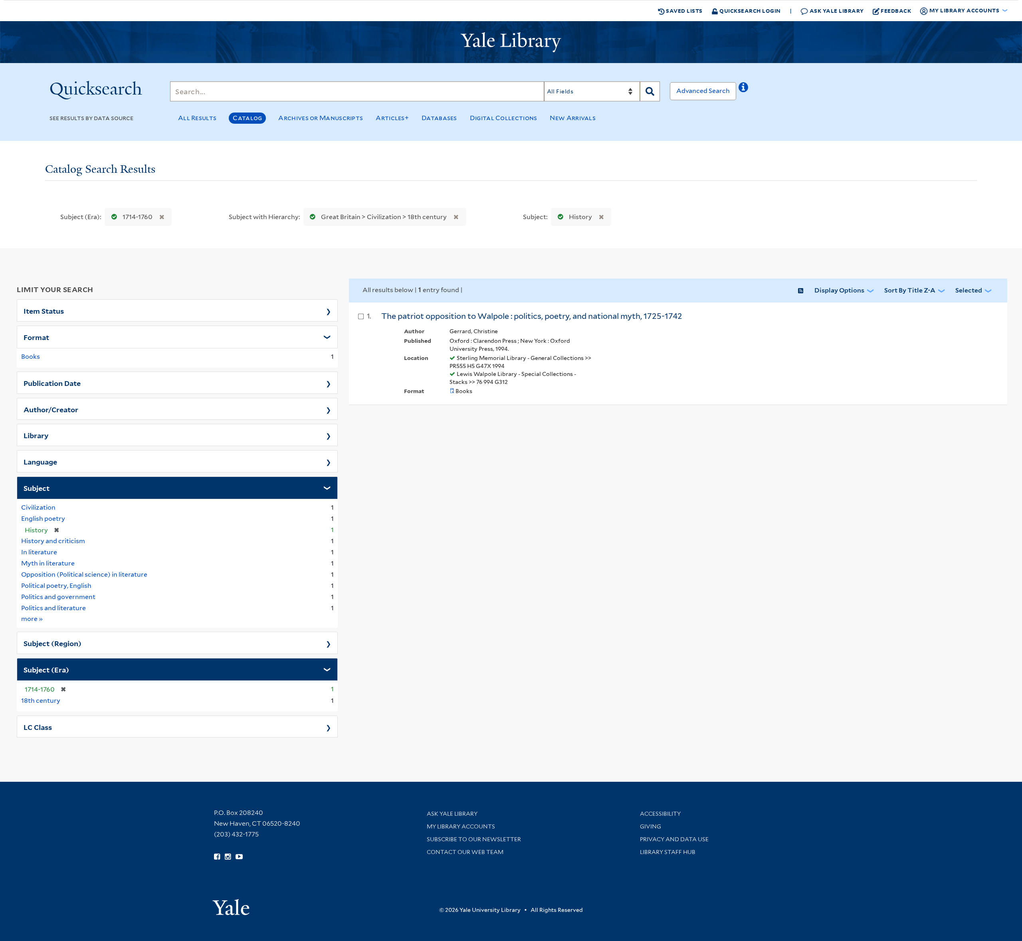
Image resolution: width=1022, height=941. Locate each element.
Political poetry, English (56, 585)
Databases (439, 118)
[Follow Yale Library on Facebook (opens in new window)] (217, 856)
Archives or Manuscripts (320, 118)
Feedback (896, 10)
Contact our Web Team (465, 852)
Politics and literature (53, 608)
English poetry (43, 518)
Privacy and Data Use (674, 839)
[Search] (650, 91)
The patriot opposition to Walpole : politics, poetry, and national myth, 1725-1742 (531, 316)
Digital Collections (503, 118)
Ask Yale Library (836, 10)
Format (36, 337)
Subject (37, 487)
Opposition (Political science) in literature (84, 574)
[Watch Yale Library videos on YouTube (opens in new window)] (239, 856)
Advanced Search (703, 91)
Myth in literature (48, 563)
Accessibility (660, 814)
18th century (40, 700)
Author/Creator (51, 409)
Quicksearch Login (749, 10)
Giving (650, 826)
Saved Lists (684, 10)
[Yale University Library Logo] (511, 42)
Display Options (839, 290)
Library (36, 435)
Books (30, 356)
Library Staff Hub (667, 852)
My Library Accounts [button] (964, 10)
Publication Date (52, 382)
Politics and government (58, 597)
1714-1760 (137, 217)
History (580, 217)
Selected (968, 290)
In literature (39, 552)
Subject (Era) (46, 669)
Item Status (44, 310)
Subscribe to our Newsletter (474, 839)
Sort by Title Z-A (909, 290)
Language (40, 461)
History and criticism (53, 541)
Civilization (38, 507)
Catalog (247, 118)
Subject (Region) (52, 643)
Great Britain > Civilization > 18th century (384, 217)
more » (32, 619)
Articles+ (392, 118)
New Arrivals (573, 118)
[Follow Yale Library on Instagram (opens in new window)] (228, 856)
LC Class (38, 726)
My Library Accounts (461, 826)
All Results (197, 118)
